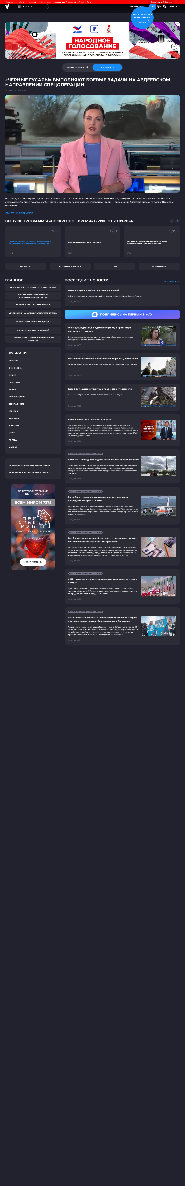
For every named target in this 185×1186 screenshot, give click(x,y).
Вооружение (159, 266)
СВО (115, 266)
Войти (173, 6)
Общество (25, 266)
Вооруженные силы (70, 266)
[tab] (77, 67)
